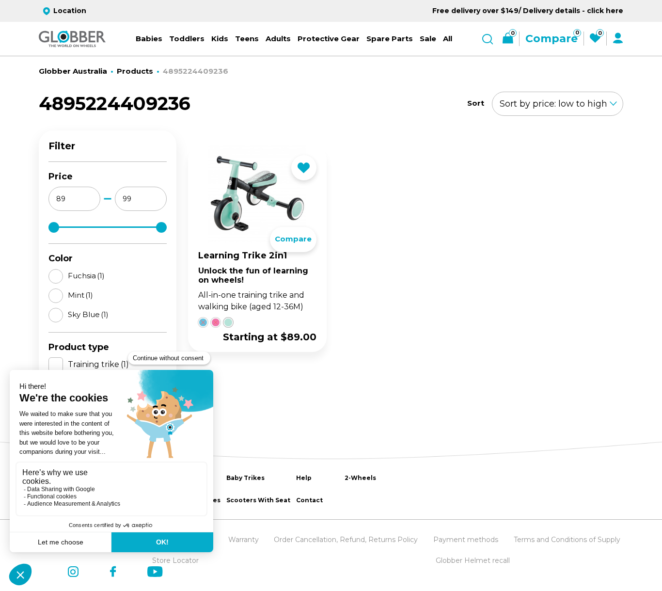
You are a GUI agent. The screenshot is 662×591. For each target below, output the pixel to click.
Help (304, 477)
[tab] (199, 323)
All (447, 38)
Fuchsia (86, 275)
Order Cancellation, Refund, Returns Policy (346, 539)
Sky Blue (88, 314)
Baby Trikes (245, 477)
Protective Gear (329, 38)
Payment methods (465, 539)
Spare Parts (389, 38)
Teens (247, 38)
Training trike (98, 364)
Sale (428, 38)
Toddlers (187, 38)
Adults (278, 38)
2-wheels (360, 477)
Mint (80, 295)
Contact (309, 500)
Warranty (243, 539)
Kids (219, 38)
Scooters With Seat (258, 500)
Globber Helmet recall (473, 560)
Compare (293, 238)
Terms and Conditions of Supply (567, 539)
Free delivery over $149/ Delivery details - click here (527, 10)
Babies (149, 38)
